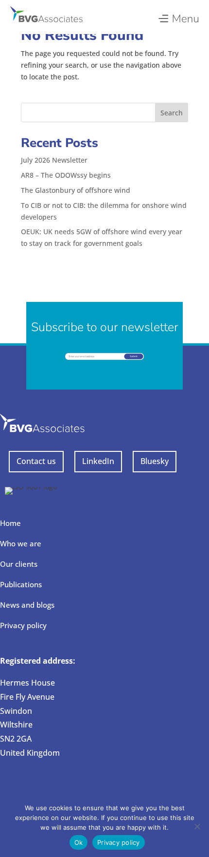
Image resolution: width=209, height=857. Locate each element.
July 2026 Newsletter (54, 160)
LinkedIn (98, 461)
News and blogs (27, 605)
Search (171, 112)
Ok (78, 842)
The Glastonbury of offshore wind (75, 190)
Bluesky (154, 461)
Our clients (18, 564)
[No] (197, 826)
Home (10, 523)
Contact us (36, 461)
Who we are (20, 543)
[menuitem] (178, 16)
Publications (21, 584)
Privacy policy (23, 625)
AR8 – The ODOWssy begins (66, 175)
